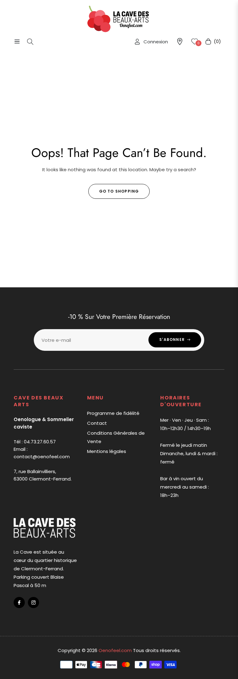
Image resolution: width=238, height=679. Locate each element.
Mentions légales (106, 451)
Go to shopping (119, 191)
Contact (97, 423)
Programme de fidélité (113, 413)
